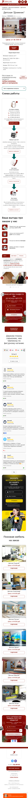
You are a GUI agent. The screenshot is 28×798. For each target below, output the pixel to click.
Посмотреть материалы (14, 329)
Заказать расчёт (14, 48)
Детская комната (14, 7)
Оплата (21, 255)
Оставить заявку (14, 123)
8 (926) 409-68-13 (15, 117)
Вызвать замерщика (14, 151)
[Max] (15, 530)
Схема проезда (14, 777)
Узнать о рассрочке (14, 181)
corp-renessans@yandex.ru (14, 771)
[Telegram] (13, 530)
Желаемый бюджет (15, 309)
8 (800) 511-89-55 (15, 113)
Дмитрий (9, 420)
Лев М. (8, 437)
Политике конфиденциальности (15, 318)
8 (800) (14, 764)
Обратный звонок (14, 768)
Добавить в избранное (14, 780)
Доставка (14, 255)
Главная (4, 7)
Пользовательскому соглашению (11, 319)
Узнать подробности (23, 77)
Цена (4, 255)
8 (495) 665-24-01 (15, 115)
